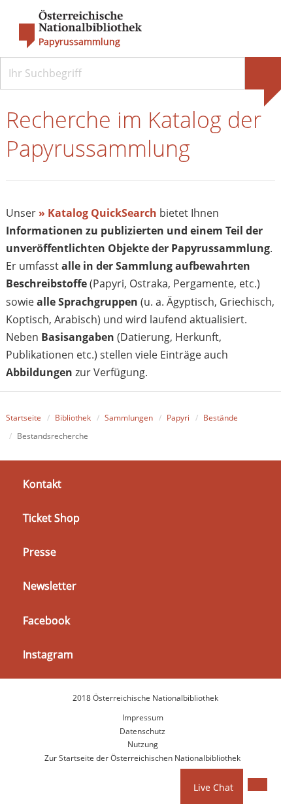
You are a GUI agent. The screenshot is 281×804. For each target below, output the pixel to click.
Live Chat (213, 787)
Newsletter (49, 586)
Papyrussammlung (79, 42)
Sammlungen (129, 417)
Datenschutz (142, 731)
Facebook (46, 620)
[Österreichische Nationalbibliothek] (74, 29)
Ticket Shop (51, 518)
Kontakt (42, 484)
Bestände (220, 417)
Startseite (23, 417)
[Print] (257, 784)
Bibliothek (73, 417)
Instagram (48, 654)
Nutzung (142, 744)
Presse (39, 552)
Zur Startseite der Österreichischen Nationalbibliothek (142, 758)
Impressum (142, 717)
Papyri (178, 417)
